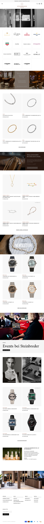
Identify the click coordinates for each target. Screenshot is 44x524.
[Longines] (27, 64)
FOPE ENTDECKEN (22, 147)
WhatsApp (36, 500)
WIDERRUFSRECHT (16, 503)
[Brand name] (7, 34)
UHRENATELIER (5, 501)
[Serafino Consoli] (36, 44)
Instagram (36, 498)
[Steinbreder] (36, 54)
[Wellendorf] (27, 44)
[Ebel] (17, 64)
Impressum (27, 498)
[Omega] (27, 34)
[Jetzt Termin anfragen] (22, 161)
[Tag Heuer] (7, 44)
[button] (2, 4)
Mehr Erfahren (6, 350)
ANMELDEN (6, 514)
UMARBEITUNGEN (6, 498)
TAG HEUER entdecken (22, 440)
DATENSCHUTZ (28, 500)
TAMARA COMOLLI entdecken (22, 229)
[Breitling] (36, 34)
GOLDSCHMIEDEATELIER (7, 500)
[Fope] (17, 44)
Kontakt (15, 498)
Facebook (36, 501)
